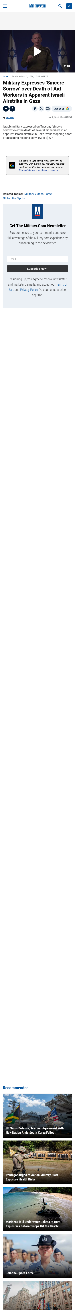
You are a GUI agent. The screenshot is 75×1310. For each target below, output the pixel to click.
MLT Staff (10, 117)
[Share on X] (41, 109)
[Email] (48, 109)
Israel (5, 76)
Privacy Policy (29, 290)
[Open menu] (5, 6)
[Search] (60, 6)
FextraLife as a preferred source (39, 170)
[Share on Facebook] (35, 109)
